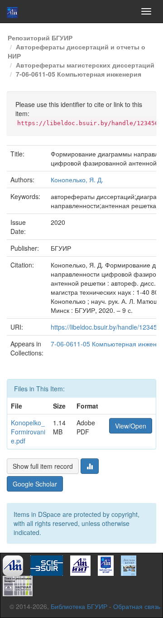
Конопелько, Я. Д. (77, 179)
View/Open (130, 425)
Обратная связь (136, 606)
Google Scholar (35, 483)
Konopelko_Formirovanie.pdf (28, 431)
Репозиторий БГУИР (40, 37)
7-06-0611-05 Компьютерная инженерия (78, 73)
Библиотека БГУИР (79, 606)
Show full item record (43, 466)
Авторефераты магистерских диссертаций (85, 64)
